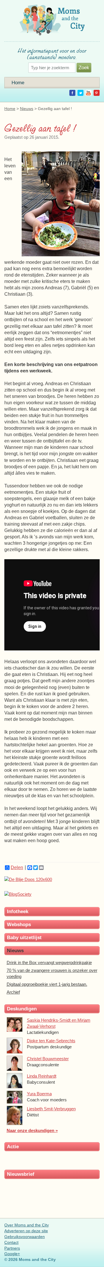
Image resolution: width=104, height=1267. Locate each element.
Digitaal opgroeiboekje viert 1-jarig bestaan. (47, 984)
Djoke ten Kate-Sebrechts (51, 1040)
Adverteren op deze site (26, 1230)
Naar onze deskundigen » (32, 1130)
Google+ (12, 1253)
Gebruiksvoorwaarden (24, 1236)
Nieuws (26, 109)
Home (18, 82)
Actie (13, 1146)
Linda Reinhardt (41, 1076)
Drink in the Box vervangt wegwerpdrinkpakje (49, 962)
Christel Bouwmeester (48, 1058)
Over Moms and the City (26, 1225)
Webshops (19, 924)
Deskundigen (22, 1008)
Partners (12, 1248)
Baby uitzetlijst (24, 937)
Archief (13, 992)
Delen (17, 867)
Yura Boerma (39, 1093)
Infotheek (17, 911)
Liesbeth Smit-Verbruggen (51, 1108)
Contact (11, 1242)
